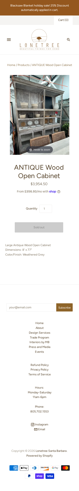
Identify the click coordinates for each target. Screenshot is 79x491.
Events (39, 352)
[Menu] (8, 39)
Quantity (31, 208)
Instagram (41, 424)
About (40, 328)
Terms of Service (39, 374)
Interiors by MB (39, 342)
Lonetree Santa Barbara (51, 451)
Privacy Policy (39, 369)
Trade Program (39, 337)
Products (24, 65)
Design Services (39, 333)
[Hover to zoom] (39, 114)
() (63, 20)
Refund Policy (40, 365)
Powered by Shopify (39, 455)
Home (11, 65)
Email (41, 429)
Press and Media (39, 347)
